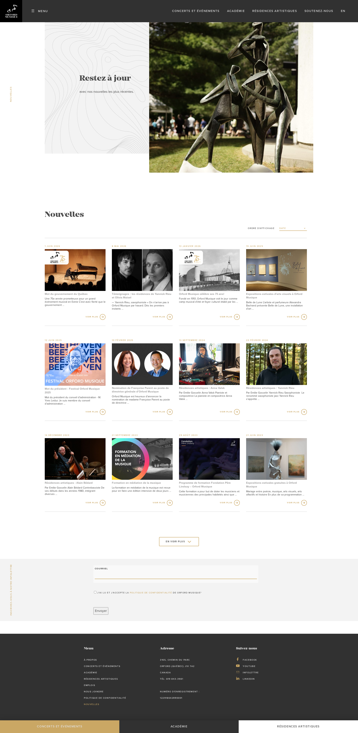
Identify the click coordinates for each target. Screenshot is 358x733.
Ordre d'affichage (261, 228)
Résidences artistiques (274, 11)
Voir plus (92, 317)
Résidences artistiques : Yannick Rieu (270, 387)
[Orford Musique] (11, 11)
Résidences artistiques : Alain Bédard (69, 482)
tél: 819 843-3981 (171, 679)
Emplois (89, 685)
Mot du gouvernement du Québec (66, 293)
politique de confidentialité (151, 592)
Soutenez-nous (318, 11)
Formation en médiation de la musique (136, 482)
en (343, 11)
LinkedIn (249, 679)
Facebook (250, 660)
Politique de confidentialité (105, 698)
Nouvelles (91, 704)
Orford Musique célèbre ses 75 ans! (201, 293)
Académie (236, 11)
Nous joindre (93, 691)
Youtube (249, 666)
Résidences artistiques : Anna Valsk (202, 387)
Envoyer (101, 611)
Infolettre (251, 672)
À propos (90, 660)
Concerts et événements (196, 11)
